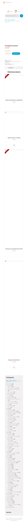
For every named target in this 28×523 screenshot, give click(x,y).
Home (6, 19)
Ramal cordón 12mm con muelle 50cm (14, 100)
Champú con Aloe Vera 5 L (14, 360)
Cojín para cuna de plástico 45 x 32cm (14, 248)
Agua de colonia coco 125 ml (14, 137)
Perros (9, 19)
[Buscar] (21, 15)
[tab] (11, 67)
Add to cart (16, 53)
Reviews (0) (11, 67)
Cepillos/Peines (11, 20)
